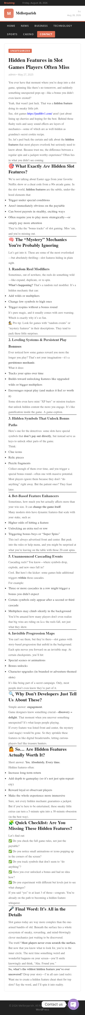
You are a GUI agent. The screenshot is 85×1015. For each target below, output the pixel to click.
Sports (12, 34)
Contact (46, 34)
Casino (28, 34)
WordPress (42, 1009)
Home (11, 26)
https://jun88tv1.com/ (39, 113)
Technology (62, 26)
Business (41, 26)
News (25, 26)
